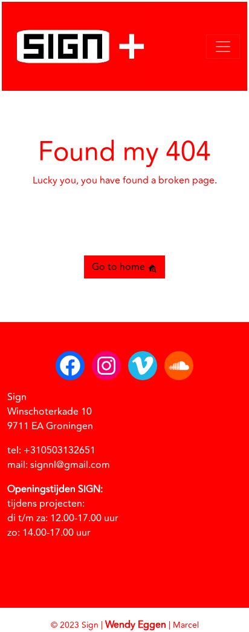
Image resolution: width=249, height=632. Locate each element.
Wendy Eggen (135, 624)
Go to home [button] (119, 267)
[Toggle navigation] (223, 47)
